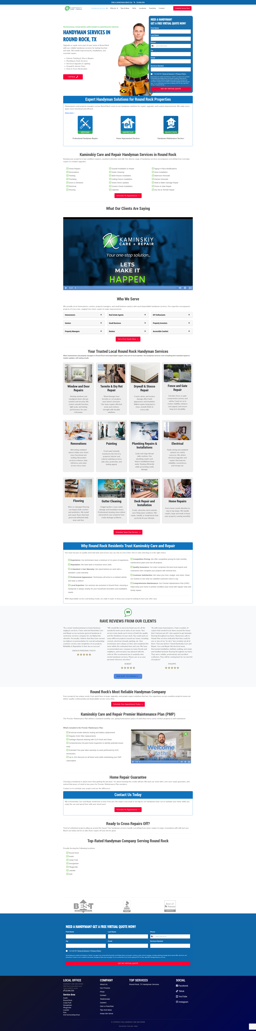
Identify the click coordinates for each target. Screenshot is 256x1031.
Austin (65, 998)
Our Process (105, 988)
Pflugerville (67, 1007)
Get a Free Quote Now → (128, 339)
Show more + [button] (69, 113)
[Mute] (179, 288)
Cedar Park (67, 1003)
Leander (66, 1010)
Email (153, 58)
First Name (155, 28)
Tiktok (181, 991)
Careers (103, 1003)
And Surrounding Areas (71, 1015)
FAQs (134, 8)
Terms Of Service (122, 1026)
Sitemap (136, 1026)
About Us (103, 984)
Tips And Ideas (106, 1010)
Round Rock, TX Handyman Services (144, 984)
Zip (152, 50)
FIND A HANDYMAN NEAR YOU (121, 2)
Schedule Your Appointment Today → (128, 704)
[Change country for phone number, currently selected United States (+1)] (153, 46)
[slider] (125, 288)
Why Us (113, 8)
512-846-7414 (69, 990)
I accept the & (170, 74)
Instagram (183, 1002)
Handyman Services (98, 8)
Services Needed (157, 66)
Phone (154, 42)
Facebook (183, 985)
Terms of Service (168, 74)
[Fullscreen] (190, 288)
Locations (142, 8)
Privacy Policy (181, 74)
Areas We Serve (106, 1014)
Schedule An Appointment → (128, 196)
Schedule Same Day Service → (128, 532)
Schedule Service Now (182, 8)
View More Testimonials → (128, 676)
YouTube (182, 996)
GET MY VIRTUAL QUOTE (171, 89)
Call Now (71, 77)
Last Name (155, 35)
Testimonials (105, 999)
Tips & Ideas (124, 8)
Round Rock (67, 1000)
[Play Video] (65, 288)
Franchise (152, 8)
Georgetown (67, 1005)
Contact (162, 8)
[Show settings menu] (185, 288)
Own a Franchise (107, 1006)
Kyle (64, 1012)
